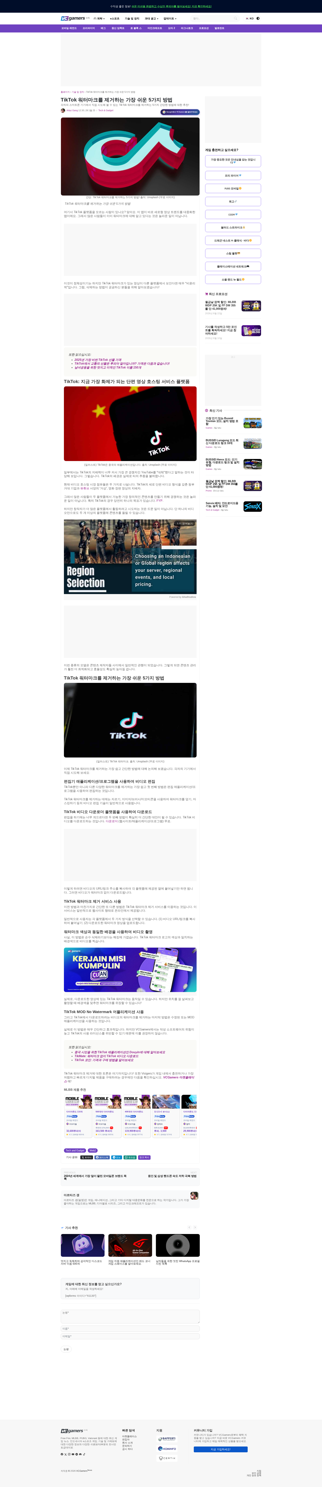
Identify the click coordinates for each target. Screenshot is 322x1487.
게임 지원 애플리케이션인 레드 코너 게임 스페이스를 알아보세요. (129, 1262)
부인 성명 (256, 1473)
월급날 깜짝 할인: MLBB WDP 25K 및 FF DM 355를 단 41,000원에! (220, 305)
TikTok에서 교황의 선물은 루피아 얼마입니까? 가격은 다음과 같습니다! (122, 363)
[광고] (161, 60)
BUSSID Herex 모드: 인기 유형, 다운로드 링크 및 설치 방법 (222, 462)
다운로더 (112, 821)
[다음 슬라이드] (195, 1227)
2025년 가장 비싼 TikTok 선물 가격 (98, 359)
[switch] (258, 18)
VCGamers (84, 1471)
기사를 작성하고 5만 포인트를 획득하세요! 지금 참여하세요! (221, 330)
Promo (209, 491)
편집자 (126, 1439)
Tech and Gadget (75, 1150)
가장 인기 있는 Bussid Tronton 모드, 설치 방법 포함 (222, 421)
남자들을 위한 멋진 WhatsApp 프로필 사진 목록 (178, 1262)
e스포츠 (114, 18)
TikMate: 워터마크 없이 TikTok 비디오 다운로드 (106, 1056)
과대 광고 (150, 18)
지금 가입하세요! (221, 1449)
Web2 (93, 1150)
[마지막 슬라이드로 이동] (189, 1227)
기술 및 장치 (132, 18)
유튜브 (84, 488)
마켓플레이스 (129, 1436)
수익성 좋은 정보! (161, 6)
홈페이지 (65, 92)
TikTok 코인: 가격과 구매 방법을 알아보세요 (104, 1060)
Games (209, 428)
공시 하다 (127, 1449)
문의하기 (127, 1445)
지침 (259, 1471)
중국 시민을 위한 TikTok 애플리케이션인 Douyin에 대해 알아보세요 (120, 1052)
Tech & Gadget (105, 110)
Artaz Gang (72, 110)
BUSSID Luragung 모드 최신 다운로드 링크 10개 (222, 441)
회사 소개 (127, 1442)
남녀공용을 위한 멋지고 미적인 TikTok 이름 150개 (108, 367)
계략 (99, 18)
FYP (159, 500)
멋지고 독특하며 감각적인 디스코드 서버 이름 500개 (81, 1262)
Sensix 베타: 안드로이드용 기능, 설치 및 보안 (222, 504)
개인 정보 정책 (254, 1475)
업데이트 (169, 18)
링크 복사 (144, 1157)
